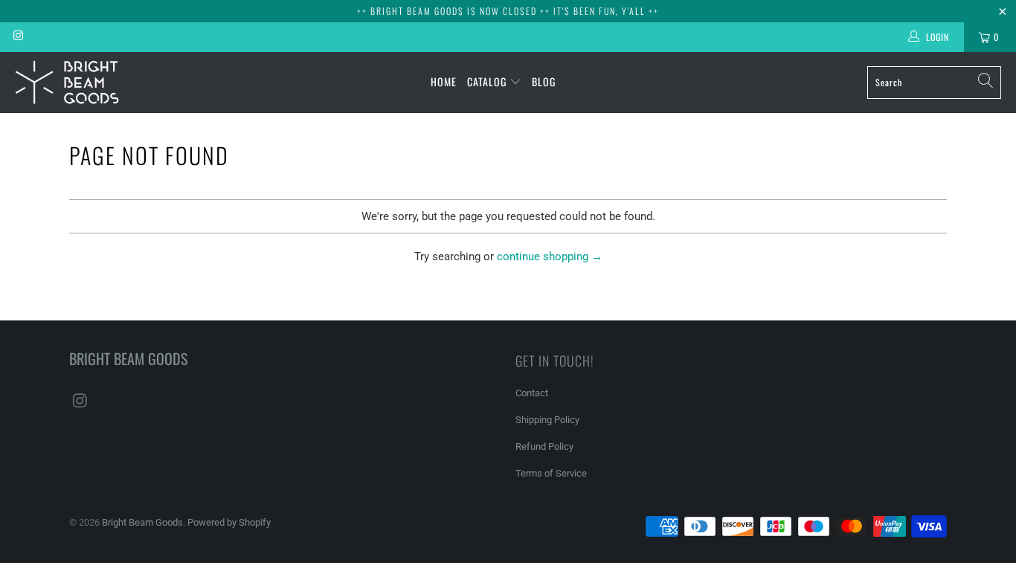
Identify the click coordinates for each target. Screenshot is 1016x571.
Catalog (488, 81)
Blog (544, 81)
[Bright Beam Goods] (67, 82)
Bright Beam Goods (142, 522)
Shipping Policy (547, 419)
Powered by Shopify (229, 522)
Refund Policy (544, 446)
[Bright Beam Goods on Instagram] (17, 37)
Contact (531, 393)
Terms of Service (551, 473)
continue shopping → (549, 256)
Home (444, 81)
